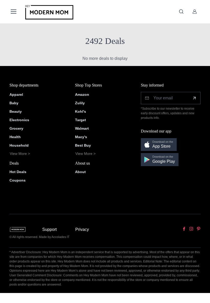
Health (15, 137)
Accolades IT (60, 237)
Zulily (80, 103)
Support (49, 229)
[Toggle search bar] (181, 11)
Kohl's (80, 111)
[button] (159, 144)
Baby (13, 103)
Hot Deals (17, 172)
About (80, 172)
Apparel (16, 94)
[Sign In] (194, 11)
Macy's (81, 137)
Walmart (82, 128)
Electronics (19, 120)
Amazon (82, 94)
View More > (20, 154)
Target (80, 120)
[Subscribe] (194, 98)
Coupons (17, 180)
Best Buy (83, 145)
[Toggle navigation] (13, 11)
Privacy (82, 229)
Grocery (16, 128)
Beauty (15, 111)
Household (19, 145)
